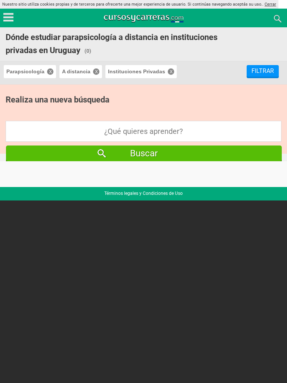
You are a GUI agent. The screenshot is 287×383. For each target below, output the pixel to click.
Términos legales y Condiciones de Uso (143, 193)
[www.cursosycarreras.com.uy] (144, 18)
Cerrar (270, 4)
